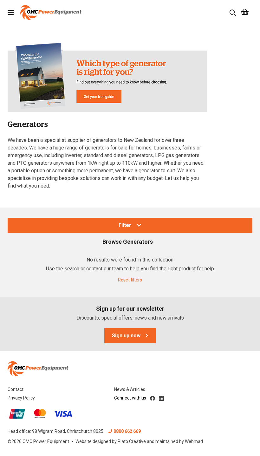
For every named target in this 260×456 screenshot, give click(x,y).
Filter (125, 225)
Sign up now (126, 336)
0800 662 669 (127, 431)
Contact (15, 389)
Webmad (194, 441)
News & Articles (129, 389)
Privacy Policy (21, 397)
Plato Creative (132, 441)
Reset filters (130, 279)
